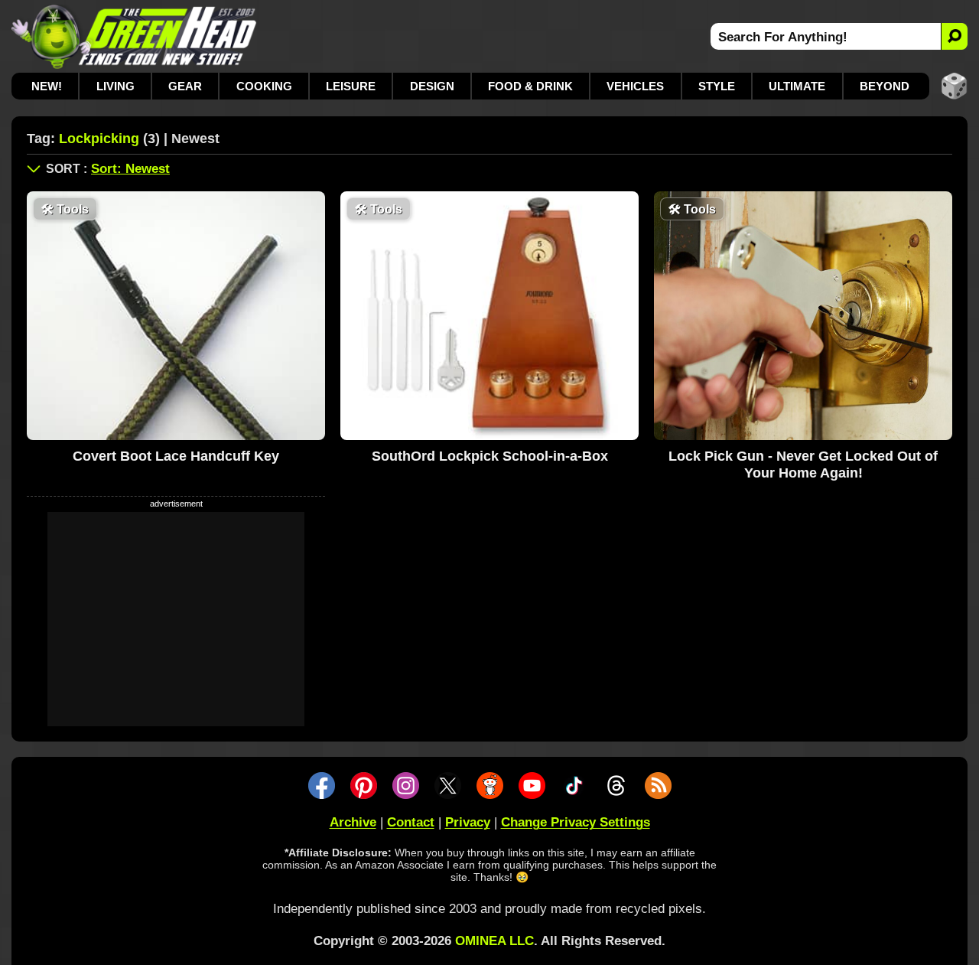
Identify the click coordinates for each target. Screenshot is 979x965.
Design (432, 86)
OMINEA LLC (494, 941)
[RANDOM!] (954, 86)
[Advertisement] (175, 619)
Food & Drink (530, 86)
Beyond (884, 86)
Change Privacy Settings (575, 822)
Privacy (467, 822)
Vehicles (635, 86)
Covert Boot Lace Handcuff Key (176, 456)
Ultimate (797, 86)
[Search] (954, 36)
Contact (410, 822)
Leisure (351, 86)
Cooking (264, 86)
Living (115, 86)
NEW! (46, 86)
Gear (185, 86)
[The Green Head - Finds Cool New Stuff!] (134, 36)
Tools (65, 209)
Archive (353, 822)
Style (716, 86)
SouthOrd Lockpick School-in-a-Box (490, 456)
